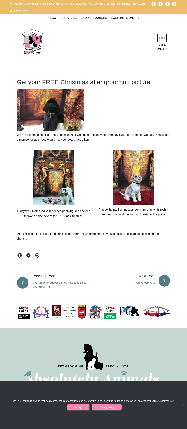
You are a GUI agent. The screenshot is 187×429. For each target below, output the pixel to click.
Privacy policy (106, 407)
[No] (182, 405)
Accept (78, 407)
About (53, 17)
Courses (99, 17)
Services (69, 17)
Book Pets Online (125, 17)
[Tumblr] (167, 4)
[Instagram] (174, 4)
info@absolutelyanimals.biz (130, 3)
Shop (84, 17)
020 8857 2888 (101, 3)
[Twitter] (160, 4)
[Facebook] (153, 4)
